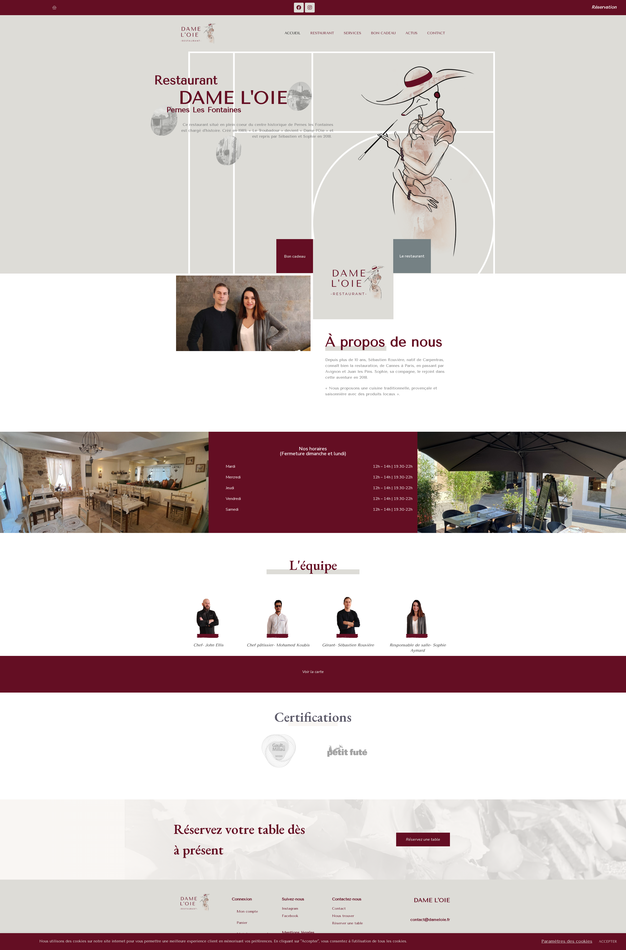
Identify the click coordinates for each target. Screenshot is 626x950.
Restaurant (322, 33)
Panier (242, 923)
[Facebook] (299, 7)
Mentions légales (298, 932)
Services (352, 33)
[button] (604, 7)
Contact (436, 33)
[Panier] (54, 7)
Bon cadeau (383, 33)
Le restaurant (412, 256)
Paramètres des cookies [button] (566, 941)
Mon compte (247, 911)
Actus (411, 33)
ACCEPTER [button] (608, 941)
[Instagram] (310, 7)
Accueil (293, 33)
